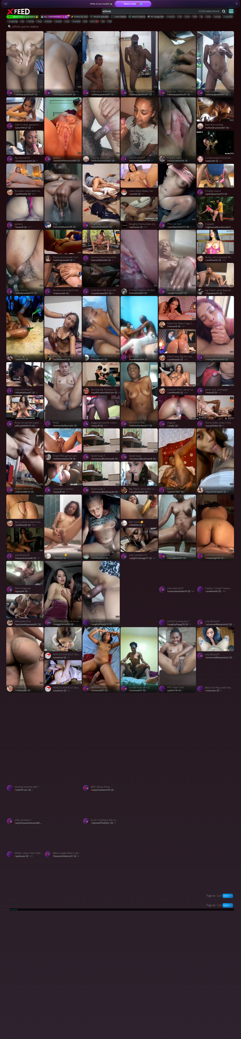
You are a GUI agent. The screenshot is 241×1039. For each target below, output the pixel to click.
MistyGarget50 (216, 558)
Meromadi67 (100, 690)
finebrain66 (61, 293)
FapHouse (138, 227)
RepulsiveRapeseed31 (28, 624)
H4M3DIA (61, 558)
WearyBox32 (100, 359)
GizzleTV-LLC (24, 790)
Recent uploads (101, 16)
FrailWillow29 (62, 359)
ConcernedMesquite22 (220, 624)
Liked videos (120, 16)
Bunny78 (60, 756)
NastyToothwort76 (103, 790)
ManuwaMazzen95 (65, 227)
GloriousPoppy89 (141, 160)
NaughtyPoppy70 (103, 624)
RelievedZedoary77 (141, 425)
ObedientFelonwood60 (67, 160)
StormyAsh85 (214, 823)
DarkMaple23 (100, 558)
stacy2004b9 (214, 426)
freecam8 (176, 326)
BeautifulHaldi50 (102, 227)
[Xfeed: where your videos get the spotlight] (19, 11)
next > (227, 895)
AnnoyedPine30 (215, 756)
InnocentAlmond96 (104, 756)
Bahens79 (22, 756)
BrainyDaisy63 (139, 293)
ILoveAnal (61, 657)
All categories (157, 16)
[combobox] (161, 11)
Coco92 (173, 426)
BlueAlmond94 (139, 359)
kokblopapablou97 (27, 94)
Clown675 (22, 359)
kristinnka (213, 690)
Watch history (138, 16)
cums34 (136, 194)
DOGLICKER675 (25, 492)
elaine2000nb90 (102, 260)
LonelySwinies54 (26, 161)
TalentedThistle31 (103, 823)
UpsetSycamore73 (179, 227)
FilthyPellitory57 (26, 392)
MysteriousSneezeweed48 (144, 823)
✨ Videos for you (79, 16)
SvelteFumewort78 (65, 459)
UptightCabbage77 (142, 558)
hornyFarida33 (139, 492)
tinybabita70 (215, 293)
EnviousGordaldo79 (180, 591)
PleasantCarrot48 (27, 558)
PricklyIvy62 (23, 690)
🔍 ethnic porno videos (23, 26)
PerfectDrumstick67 (103, 160)
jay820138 (175, 690)
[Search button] (224, 11)
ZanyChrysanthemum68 (30, 823)
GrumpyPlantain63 (217, 359)
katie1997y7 (24, 128)
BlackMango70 (177, 823)
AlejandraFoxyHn (217, 492)
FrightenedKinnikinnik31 (220, 227)
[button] (231, 11)
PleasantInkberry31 (66, 856)
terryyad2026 (62, 823)
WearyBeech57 (177, 558)
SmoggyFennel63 (64, 624)
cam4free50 (25, 194)
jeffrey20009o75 (26, 426)
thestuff (23, 227)
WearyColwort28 (178, 160)
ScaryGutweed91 (102, 293)
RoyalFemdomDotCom (106, 392)
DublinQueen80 (64, 260)
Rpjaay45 (22, 591)
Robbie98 (213, 161)
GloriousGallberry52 (65, 425)
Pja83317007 (176, 492)
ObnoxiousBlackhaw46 (105, 459)
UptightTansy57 (178, 293)
